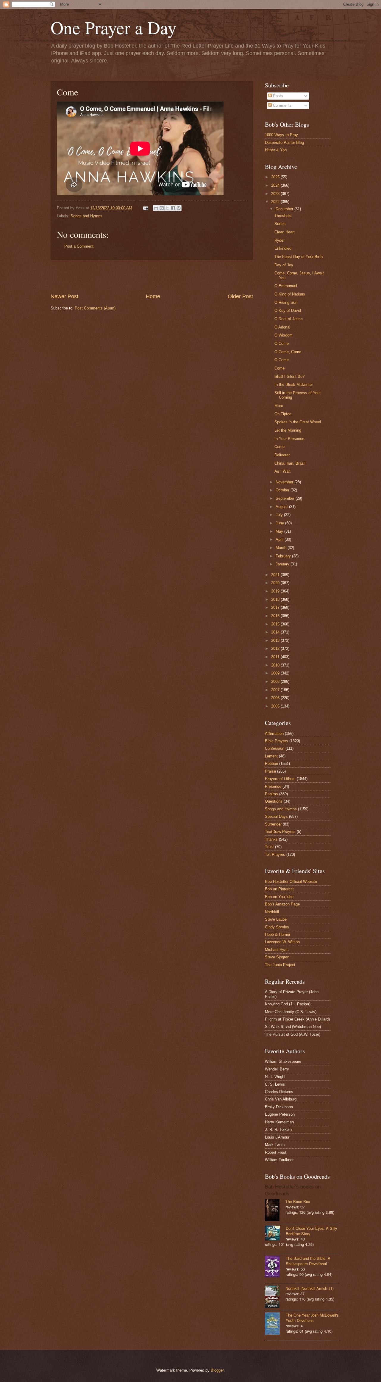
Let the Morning (287, 430)
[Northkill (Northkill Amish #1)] (275, 1297)
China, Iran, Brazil (289, 463)
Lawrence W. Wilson (282, 942)
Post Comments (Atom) (95, 308)
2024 (276, 185)
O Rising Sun (285, 302)
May (280, 531)
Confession (274, 748)
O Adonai (282, 327)
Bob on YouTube (279, 896)
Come (279, 368)
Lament (271, 756)
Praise (270, 771)
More (278, 405)
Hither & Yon (276, 150)
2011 (276, 657)
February (284, 556)
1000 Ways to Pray (281, 135)
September (286, 498)
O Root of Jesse (288, 319)
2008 (276, 681)
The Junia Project (280, 965)
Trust (269, 847)
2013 (276, 640)
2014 (276, 632)
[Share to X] (167, 208)
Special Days (276, 816)
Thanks (271, 839)
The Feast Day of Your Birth (298, 256)
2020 (276, 583)
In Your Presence (289, 438)
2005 (276, 706)
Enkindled (282, 248)
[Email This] (156, 208)
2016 (276, 616)
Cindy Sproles (277, 927)
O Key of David (287, 310)
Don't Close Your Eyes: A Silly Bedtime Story (311, 1230)
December (285, 209)
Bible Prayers (276, 741)
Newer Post (64, 296)
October (283, 490)
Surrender (273, 824)
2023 (276, 193)
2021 (276, 575)
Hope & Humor (277, 934)
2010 (276, 665)
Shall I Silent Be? (289, 376)
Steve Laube (276, 919)
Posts (277, 96)
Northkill (272, 912)
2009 (276, 673)
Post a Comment (78, 246)
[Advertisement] (151, 276)
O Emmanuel (285, 286)
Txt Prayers (275, 854)
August (282, 506)
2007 (276, 690)
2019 (276, 591)
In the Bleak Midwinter (293, 384)
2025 (276, 177)
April (280, 539)
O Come (281, 343)
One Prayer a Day (114, 27)
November (285, 482)
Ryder (279, 240)
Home (153, 296)
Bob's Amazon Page (282, 904)
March (282, 547)
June (280, 523)
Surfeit (280, 223)
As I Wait (282, 471)
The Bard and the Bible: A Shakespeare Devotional (308, 1260)
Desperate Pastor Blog (284, 142)
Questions (273, 801)
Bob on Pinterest (279, 889)
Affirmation (274, 733)
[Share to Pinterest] (179, 208)
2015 (276, 624)
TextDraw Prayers (280, 831)
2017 (276, 607)
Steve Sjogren (277, 957)
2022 (276, 201)
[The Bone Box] (275, 1210)
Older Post (240, 296)
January (283, 564)
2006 (276, 698)
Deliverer (282, 455)
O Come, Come (287, 352)
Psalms (271, 794)
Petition (271, 763)
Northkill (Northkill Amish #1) (309, 1288)
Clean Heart (284, 232)
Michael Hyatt (277, 949)
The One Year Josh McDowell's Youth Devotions (312, 1317)
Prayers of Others (280, 778)
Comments (282, 105)
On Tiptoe (282, 414)
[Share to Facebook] (173, 208)
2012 (276, 648)
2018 (276, 599)
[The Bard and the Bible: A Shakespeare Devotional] (275, 1267)
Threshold (282, 215)
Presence (273, 786)
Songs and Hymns (86, 216)
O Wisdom (283, 335)
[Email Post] (145, 208)
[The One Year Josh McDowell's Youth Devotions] (275, 1324)
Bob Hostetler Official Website (291, 881)
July (280, 514)
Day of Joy (283, 265)
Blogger (217, 1370)
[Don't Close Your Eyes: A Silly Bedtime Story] (275, 1234)
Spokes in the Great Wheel (297, 422)
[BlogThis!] (162, 208)
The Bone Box (297, 1201)
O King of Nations (289, 294)
